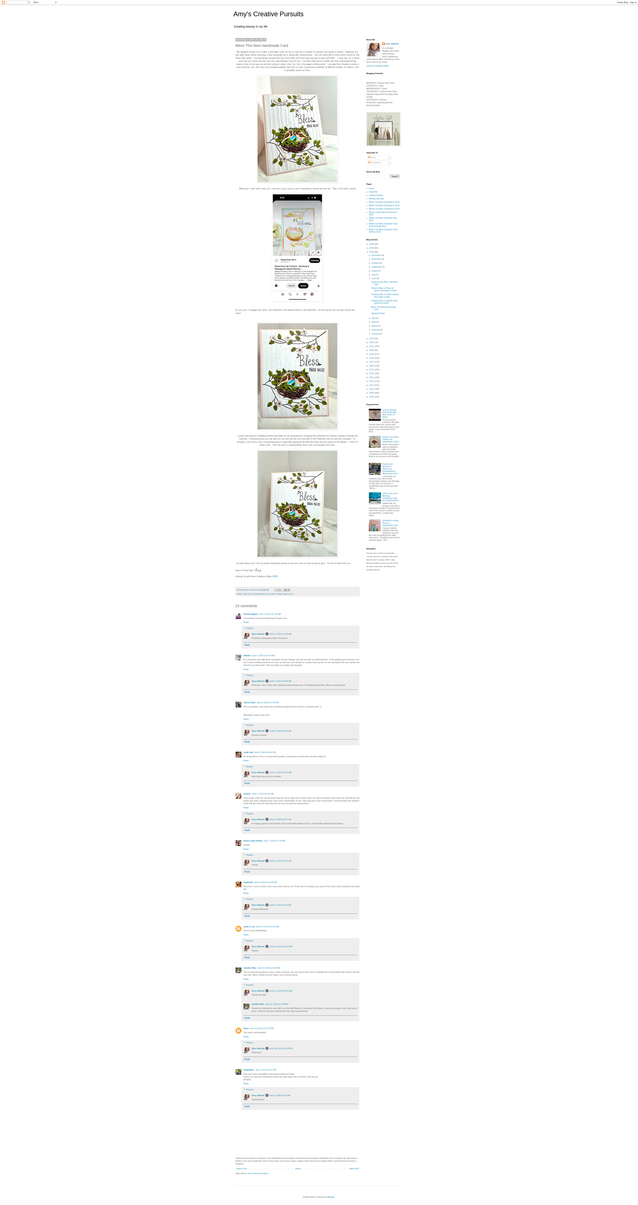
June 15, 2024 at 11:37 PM (262, 1028)
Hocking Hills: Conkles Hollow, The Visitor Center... (385, 295)
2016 (371, 366)
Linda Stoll (248, 752)
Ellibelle (247, 655)
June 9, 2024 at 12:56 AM (265, 882)
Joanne (247, 794)
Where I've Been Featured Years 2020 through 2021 (383, 225)
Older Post (354, 1168)
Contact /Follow (376, 195)
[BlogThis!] (279, 590)
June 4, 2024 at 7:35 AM (270, 614)
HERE (275, 576)
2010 (371, 389)
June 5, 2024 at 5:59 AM (280, 634)
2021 (371, 346)
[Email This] (276, 590)
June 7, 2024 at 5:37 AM (263, 794)
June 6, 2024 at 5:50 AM (280, 731)
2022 (371, 342)
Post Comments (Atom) (258, 1173)
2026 (371, 244)
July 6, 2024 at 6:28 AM (279, 1095)
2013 (371, 377)
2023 (371, 338)
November (377, 259)
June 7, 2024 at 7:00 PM (274, 841)
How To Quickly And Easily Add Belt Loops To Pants (389, 413)
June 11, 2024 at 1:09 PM (276, 1004)
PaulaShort (248, 1070)
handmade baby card (260, 594)
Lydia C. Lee (249, 926)
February (376, 330)
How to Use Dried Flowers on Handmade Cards (390, 439)
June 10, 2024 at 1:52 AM (267, 926)
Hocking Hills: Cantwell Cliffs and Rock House (384, 302)
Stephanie (248, 882)
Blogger (331, 1197)
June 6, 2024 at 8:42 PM (265, 752)
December (377, 255)
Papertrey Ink (288, 594)
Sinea (246, 1028)
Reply (246, 622)
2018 (371, 358)
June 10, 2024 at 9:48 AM (268, 968)
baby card (247, 594)
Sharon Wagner (250, 614)
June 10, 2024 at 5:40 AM (280, 946)
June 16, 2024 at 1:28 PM (280, 1048)
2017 (371, 362)
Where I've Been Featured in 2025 (384, 205)
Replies (249, 628)
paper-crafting (276, 594)
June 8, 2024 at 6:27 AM (280, 819)
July (374, 275)
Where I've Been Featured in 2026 (384, 202)
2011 (371, 385)
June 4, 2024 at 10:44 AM (263, 655)
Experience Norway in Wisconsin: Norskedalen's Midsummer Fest (389, 469)
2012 (371, 381)
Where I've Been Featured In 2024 (384, 209)
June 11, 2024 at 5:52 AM (280, 991)
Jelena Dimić (249, 702)
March (375, 326)
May (374, 318)
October (375, 263)
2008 (371, 397)
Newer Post (241, 1168)
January (375, 334)
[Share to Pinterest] (288, 590)
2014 (371, 373)
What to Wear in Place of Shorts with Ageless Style (383, 289)
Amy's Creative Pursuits (268, 14)
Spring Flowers (378, 313)
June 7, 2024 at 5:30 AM (280, 772)
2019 (371, 354)
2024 (371, 252)
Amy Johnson (258, 634)
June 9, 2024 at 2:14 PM (280, 905)
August (375, 271)
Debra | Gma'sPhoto (252, 841)
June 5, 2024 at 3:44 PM (267, 702)
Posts (373, 157)
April (374, 322)
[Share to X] (282, 590)
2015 (371, 369)
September (377, 267)
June (374, 278)
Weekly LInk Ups (376, 199)
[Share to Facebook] (285, 590)
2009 (371, 393)
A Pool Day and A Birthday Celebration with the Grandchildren (390, 497)
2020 (371, 350)
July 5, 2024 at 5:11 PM (265, 1070)
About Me (373, 192)
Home (298, 1168)
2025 (371, 248)
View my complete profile (377, 66)
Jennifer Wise (249, 968)
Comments (375, 162)
